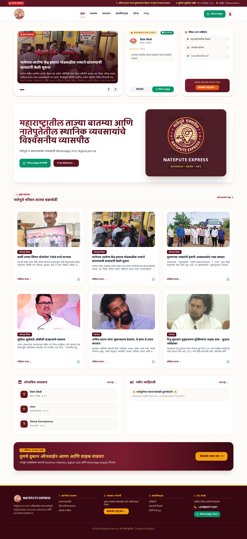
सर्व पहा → (112, 382)
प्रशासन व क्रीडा (65, 510)
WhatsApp (164, 89)
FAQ (146, 13)
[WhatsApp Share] (78, 279)
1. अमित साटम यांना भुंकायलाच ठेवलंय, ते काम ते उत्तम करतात (117, 3)
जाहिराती (152, 501)
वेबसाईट (140, 89)
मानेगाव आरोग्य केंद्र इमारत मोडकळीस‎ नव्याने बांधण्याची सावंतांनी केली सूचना (118, 259)
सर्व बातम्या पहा (224, 197)
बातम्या (93, 13)
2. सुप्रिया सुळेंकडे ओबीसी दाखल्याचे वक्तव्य (168, 3)
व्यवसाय (106, 13)
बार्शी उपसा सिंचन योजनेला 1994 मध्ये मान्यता (44, 257)
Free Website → (66, 163)
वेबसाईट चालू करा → (207, 87)
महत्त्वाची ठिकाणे (155, 506)
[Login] (230, 14)
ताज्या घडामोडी (65, 501)
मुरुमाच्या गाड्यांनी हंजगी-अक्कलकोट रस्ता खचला (196, 257)
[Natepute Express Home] (19, 14)
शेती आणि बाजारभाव (67, 506)
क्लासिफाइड (122, 13)
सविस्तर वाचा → (24, 279)
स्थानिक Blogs (155, 510)
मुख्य (82, 13)
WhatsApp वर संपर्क (37, 163)
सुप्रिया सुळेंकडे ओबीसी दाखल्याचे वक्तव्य (41, 340)
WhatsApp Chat (209, 514)
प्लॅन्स (136, 13)
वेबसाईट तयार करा (210, 456)
